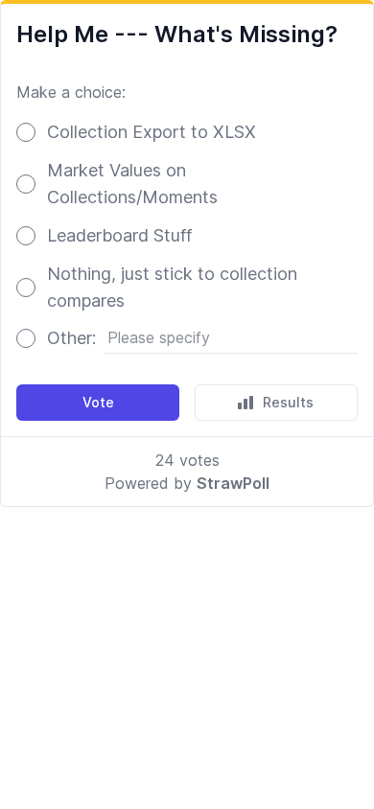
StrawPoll (233, 483)
